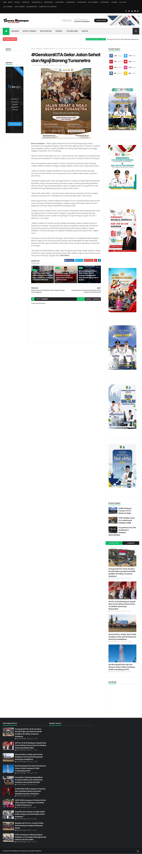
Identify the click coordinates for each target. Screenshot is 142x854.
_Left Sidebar (7, 6)
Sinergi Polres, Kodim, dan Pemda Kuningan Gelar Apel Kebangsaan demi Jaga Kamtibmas (122, 636)
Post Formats (93, 2)
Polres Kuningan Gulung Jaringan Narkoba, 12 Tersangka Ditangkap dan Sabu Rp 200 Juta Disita (30, 837)
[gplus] (138, 11)
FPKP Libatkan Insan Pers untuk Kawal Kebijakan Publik (126, 520)
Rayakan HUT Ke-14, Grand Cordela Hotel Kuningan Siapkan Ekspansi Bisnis (29, 825)
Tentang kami (72, 31)
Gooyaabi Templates (34, 851)
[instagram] (135, 11)
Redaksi (59, 31)
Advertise (25, 2)
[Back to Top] (138, 851)
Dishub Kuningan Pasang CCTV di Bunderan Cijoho (125, 510)
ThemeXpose (14, 851)
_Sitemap (114, 2)
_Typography (104, 2)
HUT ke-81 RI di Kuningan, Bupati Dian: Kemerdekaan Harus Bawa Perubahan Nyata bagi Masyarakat (30, 745)
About (10, 2)
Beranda (15, 31)
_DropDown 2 (48, 2)
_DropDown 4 (70, 2)
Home (5, 2)
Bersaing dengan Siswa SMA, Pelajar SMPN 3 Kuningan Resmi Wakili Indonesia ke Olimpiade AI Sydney (88, 275)
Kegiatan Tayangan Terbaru (80, 39)
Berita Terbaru (29, 31)
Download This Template (48, 6)
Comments (131, 543)
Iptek (34, 270)
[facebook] (126, 11)
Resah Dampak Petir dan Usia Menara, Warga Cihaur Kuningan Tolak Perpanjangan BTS (121, 667)
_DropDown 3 (59, 2)
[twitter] (129, 11)
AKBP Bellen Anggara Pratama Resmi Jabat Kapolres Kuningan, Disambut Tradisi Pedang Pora (30, 802)
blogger (81, 299)
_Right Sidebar (19, 6)
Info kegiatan (46, 31)
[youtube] (132, 11)
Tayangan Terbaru (48, 48)
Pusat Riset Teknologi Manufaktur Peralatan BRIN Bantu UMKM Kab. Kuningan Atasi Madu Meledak (42, 276)
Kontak (85, 31)
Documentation (31, 6)
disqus (88, 299)
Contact (17, 2)
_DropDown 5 (82, 2)
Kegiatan (39, 48)
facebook (96, 299)
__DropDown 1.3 (36, 2)
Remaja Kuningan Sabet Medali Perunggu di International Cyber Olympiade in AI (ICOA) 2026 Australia (64, 275)
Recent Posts (114, 543)
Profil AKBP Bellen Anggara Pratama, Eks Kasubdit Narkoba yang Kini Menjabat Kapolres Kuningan (30, 791)
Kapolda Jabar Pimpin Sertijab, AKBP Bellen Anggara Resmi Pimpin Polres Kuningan (30, 814)
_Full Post (122, 2)
